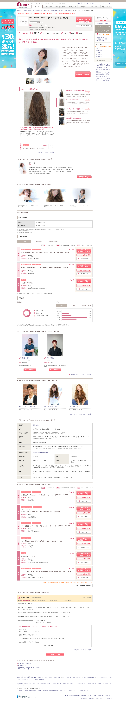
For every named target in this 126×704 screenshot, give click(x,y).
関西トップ (46, 10)
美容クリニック (106, 7)
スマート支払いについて (102, 64)
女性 (61, 305)
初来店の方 (39, 241)
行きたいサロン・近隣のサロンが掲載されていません (103, 66)
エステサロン (94, 7)
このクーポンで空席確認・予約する (84, 250)
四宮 (74, 677)
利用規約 (91, 698)
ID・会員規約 (84, 698)
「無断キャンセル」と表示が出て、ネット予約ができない (103, 79)
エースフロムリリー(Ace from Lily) (80, 690)
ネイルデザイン (99, 56)
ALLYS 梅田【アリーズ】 (24, 663)
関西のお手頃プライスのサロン (44, 683)
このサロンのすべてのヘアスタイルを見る (81, 414)
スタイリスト (99, 50)
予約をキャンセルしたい (102, 76)
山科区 (39, 677)
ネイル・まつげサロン (60, 7)
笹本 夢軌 (50, 358)
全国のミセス (20, 683)
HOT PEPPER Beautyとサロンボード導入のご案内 (78, 695)
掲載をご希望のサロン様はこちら (103, 695)
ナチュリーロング (74, 406)
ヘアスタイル (48, 7)
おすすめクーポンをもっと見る (46, 152)
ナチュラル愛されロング (50, 406)
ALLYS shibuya (22, 665)
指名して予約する (30, 370)
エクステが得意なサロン (102, 677)
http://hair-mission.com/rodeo (40, 452)
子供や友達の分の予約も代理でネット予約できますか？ (103, 73)
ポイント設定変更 (100, 40)
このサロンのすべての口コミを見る (83, 650)
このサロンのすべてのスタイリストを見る (81, 374)
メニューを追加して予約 (84, 255)
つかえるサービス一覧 (101, 39)
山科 (63, 677)
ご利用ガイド (109, 698)
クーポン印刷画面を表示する (83, 585)
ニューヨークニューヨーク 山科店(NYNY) (26, 690)
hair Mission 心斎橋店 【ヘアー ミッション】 (30, 667)
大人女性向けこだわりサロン (38, 679)
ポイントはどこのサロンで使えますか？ (103, 70)
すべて (24, 241)
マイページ (103, 3)
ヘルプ (110, 3)
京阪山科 (69, 677)
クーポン (98, 52)
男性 (74, 305)
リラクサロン (83, 7)
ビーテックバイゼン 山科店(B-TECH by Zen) (52, 690)
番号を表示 (35, 425)
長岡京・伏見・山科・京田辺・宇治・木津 (26, 677)
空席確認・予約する (83, 20)
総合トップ (19, 10)
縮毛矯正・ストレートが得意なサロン (85, 677)
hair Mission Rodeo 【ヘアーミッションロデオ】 (49, 18)
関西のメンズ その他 (30, 683)
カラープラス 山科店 (67, 690)
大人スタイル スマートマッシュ (28, 406)
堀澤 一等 (25, 358)
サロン (97, 48)
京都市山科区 (57, 677)
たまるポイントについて (102, 37)
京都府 (45, 677)
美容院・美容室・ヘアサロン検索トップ (87, 3)
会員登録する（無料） (102, 23)
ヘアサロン (37, 7)
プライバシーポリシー (99, 698)
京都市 (50, 677)
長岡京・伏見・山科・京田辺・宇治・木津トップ (62, 10)
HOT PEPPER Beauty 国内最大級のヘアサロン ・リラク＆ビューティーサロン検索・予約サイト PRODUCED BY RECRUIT (23, 5)
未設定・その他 (86, 305)
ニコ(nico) (39, 690)
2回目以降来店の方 (54, 241)
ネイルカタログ (71, 7)
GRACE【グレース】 (23, 669)
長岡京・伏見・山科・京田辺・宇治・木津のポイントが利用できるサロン (69, 683)
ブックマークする (85, 25)
